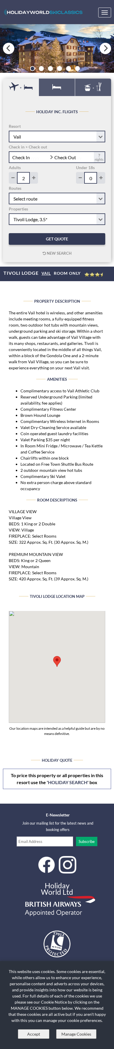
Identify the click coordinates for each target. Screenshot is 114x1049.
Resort (15, 126)
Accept (33, 1034)
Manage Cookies (76, 1034)
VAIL (46, 273)
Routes (15, 188)
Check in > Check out (28, 146)
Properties (18, 208)
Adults (15, 167)
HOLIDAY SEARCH (67, 782)
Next (105, 48)
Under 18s (85, 167)
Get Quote (57, 238)
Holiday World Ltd (57, 888)
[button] (57, 661)
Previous (8, 48)
